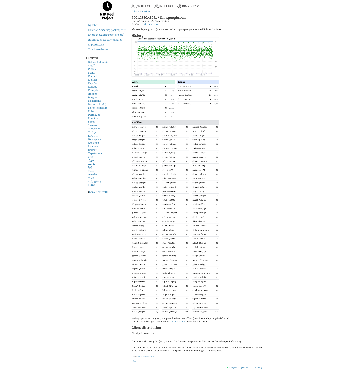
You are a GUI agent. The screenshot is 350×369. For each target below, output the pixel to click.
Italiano (92, 93)
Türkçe (92, 132)
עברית (91, 156)
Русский (93, 146)
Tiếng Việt (94, 128)
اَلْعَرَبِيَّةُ (91, 160)
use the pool (166, 5)
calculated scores (176, 321)
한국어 (91, 178)
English (92, 79)
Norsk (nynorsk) (97, 107)
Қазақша (93, 142)
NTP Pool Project (107, 10)
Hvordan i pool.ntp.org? (106, 34)
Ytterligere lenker (98, 49)
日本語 (91, 185)
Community (257, 367)
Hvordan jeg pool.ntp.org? (107, 30)
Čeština (92, 69)
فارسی (91, 163)
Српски (92, 149)
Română (93, 118)
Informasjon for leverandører (105, 39)
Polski (91, 111)
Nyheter (92, 25)
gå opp (135, 361)
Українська (95, 153)
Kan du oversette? (99, 192)
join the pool (143, 5)
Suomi (92, 121)
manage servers (190, 5)
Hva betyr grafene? (149, 356)
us (158, 24)
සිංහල (91, 171)
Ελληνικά (93, 135)
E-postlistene (96, 44)
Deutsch (92, 76)
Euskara (92, 86)
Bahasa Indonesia (98, 62)
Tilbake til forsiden (141, 11)
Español (92, 83)
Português (94, 114)
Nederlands (94, 100)
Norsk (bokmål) (97, 104)
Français (93, 90)
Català (92, 65)
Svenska (92, 125)
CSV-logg (140, 356)
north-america (149, 24)
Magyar (92, 97)
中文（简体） (95, 181)
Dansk (91, 72)
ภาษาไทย (93, 174)
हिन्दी (90, 167)
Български (94, 139)
